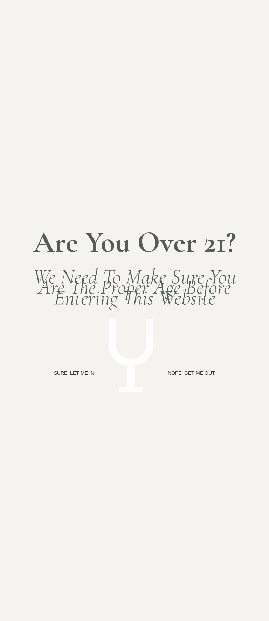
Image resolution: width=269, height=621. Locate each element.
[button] (74, 373)
